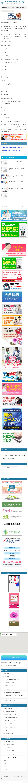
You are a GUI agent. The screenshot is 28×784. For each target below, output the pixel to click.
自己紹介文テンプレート (13, 194)
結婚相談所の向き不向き (8, 723)
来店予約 (4, 763)
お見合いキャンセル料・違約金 (9, 757)
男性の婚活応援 (6, 673)
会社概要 (4, 766)
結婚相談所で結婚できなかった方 (10, 708)
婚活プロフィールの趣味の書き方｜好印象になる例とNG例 (16, 176)
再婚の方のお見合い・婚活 (8, 741)
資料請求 (4, 760)
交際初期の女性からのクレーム (9, 689)
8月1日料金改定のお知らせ (8, 458)
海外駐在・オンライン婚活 (8, 744)
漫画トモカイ (5, 769)
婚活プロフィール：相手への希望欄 (15, 161)
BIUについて (5, 452)
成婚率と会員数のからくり (8, 733)
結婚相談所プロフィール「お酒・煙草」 (16, 188)
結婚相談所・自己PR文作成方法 (8, 11)
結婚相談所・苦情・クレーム (9, 720)
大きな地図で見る (14, 657)
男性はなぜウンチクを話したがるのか (12, 147)
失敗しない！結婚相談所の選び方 (10, 717)
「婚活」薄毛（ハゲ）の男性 (9, 700)
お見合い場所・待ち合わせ (8, 754)
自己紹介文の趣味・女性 (21, 206)
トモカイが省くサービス (8, 730)
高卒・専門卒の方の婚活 (8, 685)
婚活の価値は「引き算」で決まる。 (12, 150)
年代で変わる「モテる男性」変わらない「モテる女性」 (14, 455)
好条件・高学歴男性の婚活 (8, 682)
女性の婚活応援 (6, 676)
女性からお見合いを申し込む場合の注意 (11, 692)
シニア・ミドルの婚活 (7, 747)
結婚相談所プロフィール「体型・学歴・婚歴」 (16, 182)
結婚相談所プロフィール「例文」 (8, 206)
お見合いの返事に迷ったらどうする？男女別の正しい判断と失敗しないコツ (14, 696)
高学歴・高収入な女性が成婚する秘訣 (11, 679)
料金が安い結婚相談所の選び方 (9, 711)
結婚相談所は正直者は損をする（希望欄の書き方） (16, 169)
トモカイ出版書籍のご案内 (8, 750)
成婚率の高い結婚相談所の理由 (9, 727)
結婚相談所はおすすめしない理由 (10, 714)
